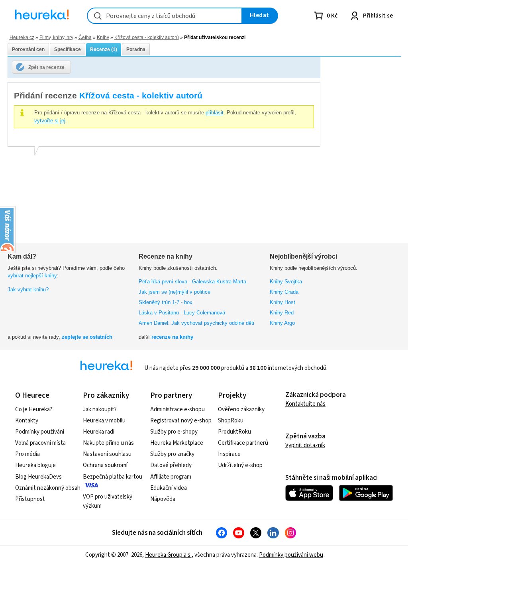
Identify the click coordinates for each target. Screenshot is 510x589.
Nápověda (162, 499)
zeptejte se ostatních (87, 337)
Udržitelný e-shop (240, 465)
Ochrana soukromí (105, 465)
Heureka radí (98, 432)
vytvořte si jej (49, 121)
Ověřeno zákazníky (241, 409)
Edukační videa (168, 488)
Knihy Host (282, 302)
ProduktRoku (234, 432)
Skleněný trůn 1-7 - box (165, 302)
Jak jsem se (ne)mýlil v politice (174, 292)
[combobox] (164, 16)
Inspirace (229, 454)
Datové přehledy (171, 465)
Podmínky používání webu (291, 555)
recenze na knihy (172, 337)
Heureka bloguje (35, 465)
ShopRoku (230, 420)
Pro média (27, 454)
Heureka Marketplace (176, 443)
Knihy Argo (282, 323)
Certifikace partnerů (243, 443)
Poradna (135, 49)
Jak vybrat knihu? (28, 290)
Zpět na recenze (46, 67)
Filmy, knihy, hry (56, 37)
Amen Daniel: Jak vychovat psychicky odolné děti (196, 323)
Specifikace (67, 49)
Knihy (103, 37)
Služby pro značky (172, 454)
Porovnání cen (28, 49)
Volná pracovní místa (40, 443)
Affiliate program (170, 477)
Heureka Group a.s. (168, 555)
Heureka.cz (22, 37)
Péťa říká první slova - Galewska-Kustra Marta (192, 282)
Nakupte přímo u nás (108, 443)
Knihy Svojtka (286, 282)
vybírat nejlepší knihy (32, 276)
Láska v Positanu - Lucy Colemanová (182, 313)
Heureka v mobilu (104, 420)
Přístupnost (30, 499)
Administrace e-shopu (177, 409)
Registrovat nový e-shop (181, 420)
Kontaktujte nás (305, 404)
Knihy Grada (284, 292)
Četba (85, 37)
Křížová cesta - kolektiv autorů (146, 37)
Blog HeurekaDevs (38, 477)
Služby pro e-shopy (174, 432)
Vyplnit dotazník (305, 445)
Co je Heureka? (33, 409)
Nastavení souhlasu (107, 454)
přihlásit (215, 113)
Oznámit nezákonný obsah (47, 488)
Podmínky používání (39, 432)
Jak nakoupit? (100, 409)
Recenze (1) (103, 49)
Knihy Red (282, 313)
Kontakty (26, 420)
